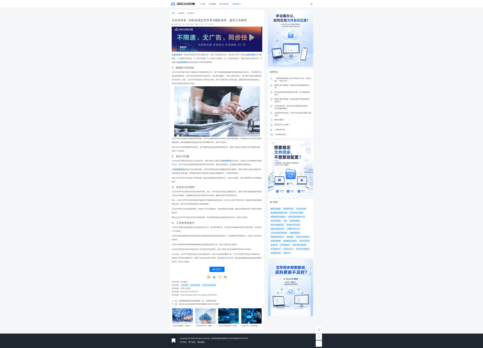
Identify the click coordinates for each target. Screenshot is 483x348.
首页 (173, 13)
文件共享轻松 (195, 285)
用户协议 (192, 342)
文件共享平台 (226, 161)
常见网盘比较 (280, 134)
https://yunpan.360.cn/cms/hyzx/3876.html (198, 295)
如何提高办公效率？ (282, 124)
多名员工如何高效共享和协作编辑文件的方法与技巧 (199, 304)
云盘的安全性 (279, 129)
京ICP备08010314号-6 (238, 338)
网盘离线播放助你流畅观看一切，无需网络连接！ (198, 301)
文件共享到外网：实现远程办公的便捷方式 (228, 326)
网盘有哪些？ (279, 120)
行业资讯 (190, 13)
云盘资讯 (236, 4)
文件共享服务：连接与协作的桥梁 (182, 326)
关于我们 (183, 342)
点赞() (218, 269)
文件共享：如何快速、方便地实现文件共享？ (251, 326)
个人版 (202, 4)
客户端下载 (224, 4)
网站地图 (200, 342)
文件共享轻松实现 (209, 285)
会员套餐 (212, 4)
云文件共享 (176, 55)
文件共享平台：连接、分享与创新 (205, 326)
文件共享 (185, 285)
